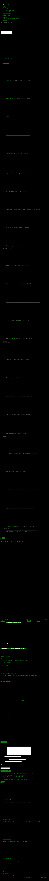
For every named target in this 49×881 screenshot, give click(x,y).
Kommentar (4, 754)
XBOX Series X (7, 619)
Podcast (5, 14)
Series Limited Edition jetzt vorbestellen (15, 775)
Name (2, 756)
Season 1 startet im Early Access (13, 776)
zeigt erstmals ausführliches (18, 773)
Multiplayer (6, 643)
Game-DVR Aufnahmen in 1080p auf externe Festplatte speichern (21, 530)
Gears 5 (13, 664)
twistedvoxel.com (8, 662)
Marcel (2, 562)
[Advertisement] (24, 43)
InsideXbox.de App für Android (11, 18)
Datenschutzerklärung (8, 875)
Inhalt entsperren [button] (5, 659)
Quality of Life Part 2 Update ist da (15, 779)
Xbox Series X (18, 664)
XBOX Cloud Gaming (8, 16)
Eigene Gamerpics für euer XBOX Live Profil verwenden (19, 531)
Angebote (5, 6)
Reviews (5, 17)
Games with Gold (10, 10)
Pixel (35, 627)
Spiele (4, 7)
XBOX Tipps (7, 528)
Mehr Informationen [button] (5, 656)
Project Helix (6, 63)
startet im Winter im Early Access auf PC (21, 778)
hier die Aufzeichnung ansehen (13, 622)
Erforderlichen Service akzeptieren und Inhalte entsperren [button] (14, 660)
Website (2, 761)
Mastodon (43, 877)
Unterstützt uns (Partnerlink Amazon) (26, 877)
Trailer (7, 8)
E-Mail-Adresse (4, 759)
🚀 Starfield (6, 4)
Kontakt (5, 20)
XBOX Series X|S (7, 13)
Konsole (26, 619)
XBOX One (9, 641)
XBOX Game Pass (7, 11)
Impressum (6, 873)
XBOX (38, 620)
